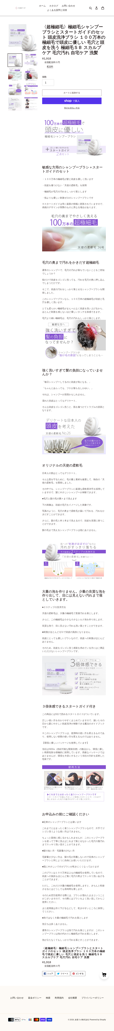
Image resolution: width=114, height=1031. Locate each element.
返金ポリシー (34, 997)
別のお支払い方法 (72, 108)
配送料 (50, 66)
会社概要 (72, 997)
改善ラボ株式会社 (82, 1020)
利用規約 (59, 997)
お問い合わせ (17, 997)
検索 (48, 997)
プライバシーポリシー (92, 997)
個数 (44, 77)
